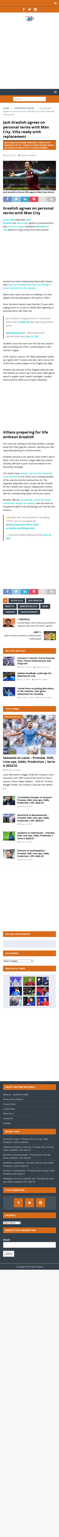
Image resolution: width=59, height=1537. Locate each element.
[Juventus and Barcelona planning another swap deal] (16, 981)
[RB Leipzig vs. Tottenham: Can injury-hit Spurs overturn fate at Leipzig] (43, 981)
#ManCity (24, 321)
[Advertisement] (29, 55)
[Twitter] (29, 9)
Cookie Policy (9, 1109)
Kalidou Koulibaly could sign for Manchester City (34, 674)
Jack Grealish (35, 600)
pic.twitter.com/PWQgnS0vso (20, 528)
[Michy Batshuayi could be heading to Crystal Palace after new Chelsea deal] (29, 1001)
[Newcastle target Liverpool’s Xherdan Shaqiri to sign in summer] (29, 981)
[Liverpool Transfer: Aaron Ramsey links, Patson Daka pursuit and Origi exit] (9, 661)
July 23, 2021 (32, 336)
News (45, 606)
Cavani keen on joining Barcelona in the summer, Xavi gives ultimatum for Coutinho (35, 691)
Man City (9, 606)
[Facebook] (23, 9)
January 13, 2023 (12, 769)
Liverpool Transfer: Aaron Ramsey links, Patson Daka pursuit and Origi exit (36, 661)
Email (7, 1239)
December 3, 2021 (27, 697)
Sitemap (7, 1123)
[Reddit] (35, 9)
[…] (4, 788)
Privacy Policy (9, 1104)
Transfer (10, 612)
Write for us (8, 1113)
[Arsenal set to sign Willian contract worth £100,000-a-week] (16, 991)
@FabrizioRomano (16, 524)
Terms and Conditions (13, 1099)
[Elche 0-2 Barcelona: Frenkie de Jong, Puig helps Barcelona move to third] (16, 1001)
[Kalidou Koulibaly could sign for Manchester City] (9, 676)
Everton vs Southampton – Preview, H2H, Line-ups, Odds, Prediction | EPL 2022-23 (33, 853)
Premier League (16, 226)
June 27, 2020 (25, 679)
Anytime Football (28, 155)
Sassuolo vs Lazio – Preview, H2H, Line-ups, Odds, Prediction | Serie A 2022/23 (29, 762)
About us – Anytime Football (15, 1094)
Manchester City (28, 606)
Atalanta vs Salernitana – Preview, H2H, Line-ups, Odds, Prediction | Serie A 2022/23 (36, 835)
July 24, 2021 (10, 155)
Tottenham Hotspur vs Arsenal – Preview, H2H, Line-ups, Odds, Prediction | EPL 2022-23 (35, 800)
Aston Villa (17, 600)
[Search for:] (29, 98)
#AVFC (29, 524)
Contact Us (8, 1118)
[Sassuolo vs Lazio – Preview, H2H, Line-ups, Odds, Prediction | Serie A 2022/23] (29, 734)
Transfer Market (29, 612)
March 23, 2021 (25, 667)
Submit (8, 1253)
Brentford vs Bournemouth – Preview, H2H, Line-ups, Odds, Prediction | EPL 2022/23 (33, 818)
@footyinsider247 (15, 332)
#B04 (35, 524)
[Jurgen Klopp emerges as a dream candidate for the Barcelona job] (29, 991)
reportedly (22, 223)
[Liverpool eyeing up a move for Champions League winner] (43, 1001)
